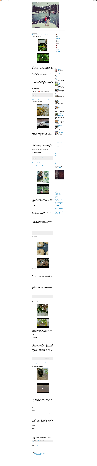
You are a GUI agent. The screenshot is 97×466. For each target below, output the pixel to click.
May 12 (57, 146)
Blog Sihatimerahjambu (57, 192)
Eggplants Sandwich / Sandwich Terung (40, 99)
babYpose (59, 69)
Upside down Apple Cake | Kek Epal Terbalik (61, 84)
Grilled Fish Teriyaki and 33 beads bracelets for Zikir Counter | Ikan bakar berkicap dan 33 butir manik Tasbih (61, 114)
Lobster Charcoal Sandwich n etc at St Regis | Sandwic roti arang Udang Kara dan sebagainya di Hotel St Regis (59, 108)
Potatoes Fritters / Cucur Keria (39, 238)
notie (57, 36)
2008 (56, 163)
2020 (56, 153)
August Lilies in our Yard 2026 (58, 199)
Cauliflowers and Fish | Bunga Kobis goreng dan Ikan (61, 101)
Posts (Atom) (36, 445)
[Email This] (40, 440)
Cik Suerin (59, 53)
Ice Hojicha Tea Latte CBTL (58, 193)
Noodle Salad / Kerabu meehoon (39, 300)
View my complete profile (57, 73)
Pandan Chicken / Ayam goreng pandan (40, 34)
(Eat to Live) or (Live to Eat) (58, 194)
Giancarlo (58, 49)
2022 (56, 151)
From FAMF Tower (57, 205)
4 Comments (34, 441)
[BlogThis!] (33, 95)
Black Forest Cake (60, 89)
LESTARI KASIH (56, 191)
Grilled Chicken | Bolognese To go (37, 454)
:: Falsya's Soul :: (57, 200)
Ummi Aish (58, 51)
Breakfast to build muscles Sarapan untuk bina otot (59, 142)
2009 (56, 162)
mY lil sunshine (57, 79)
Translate (60, 167)
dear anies (58, 38)
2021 (56, 152)
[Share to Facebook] (35, 95)
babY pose (56, 76)
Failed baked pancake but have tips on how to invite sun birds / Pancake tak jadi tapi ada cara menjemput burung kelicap (42, 164)
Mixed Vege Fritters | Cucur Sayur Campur (60, 120)
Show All (63, 214)
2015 (56, 155)
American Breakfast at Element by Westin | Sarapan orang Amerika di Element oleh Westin (61, 132)
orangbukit (56, 196)
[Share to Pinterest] (48, 358)
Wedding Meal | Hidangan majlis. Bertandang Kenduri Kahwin (60, 126)
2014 (56, 156)
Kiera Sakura (56, 210)
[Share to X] (34, 95)
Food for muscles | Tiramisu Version (38, 455)
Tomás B (58, 34)
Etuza (57, 47)
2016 (56, 154)
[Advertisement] (73, 62)
